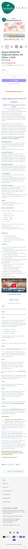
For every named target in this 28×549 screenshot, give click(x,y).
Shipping (10, 65)
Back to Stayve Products (15, 471)
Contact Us (6, 487)
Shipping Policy (7, 498)
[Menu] (25, 7)
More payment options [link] (14, 83)
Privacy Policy (6, 494)
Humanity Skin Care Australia (16, 544)
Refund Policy (6, 502)
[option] (7, 47)
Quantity (4, 69)
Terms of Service (7, 490)
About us (5, 483)
